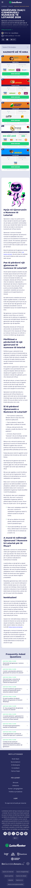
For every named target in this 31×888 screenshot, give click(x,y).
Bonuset (15, 797)
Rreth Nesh (15, 774)
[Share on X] (3, 39)
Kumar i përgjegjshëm (15, 803)
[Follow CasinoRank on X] (13, 850)
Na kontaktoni (15, 777)
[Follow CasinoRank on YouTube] (17, 850)
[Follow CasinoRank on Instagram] (9, 850)
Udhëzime (15, 800)
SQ (14, 855)
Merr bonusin (15, 73)
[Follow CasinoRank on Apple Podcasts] (25, 850)
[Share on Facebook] (7, 39)
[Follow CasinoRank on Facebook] (5, 850)
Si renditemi (15, 783)
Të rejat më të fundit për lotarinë (15, 818)
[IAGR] (6, 871)
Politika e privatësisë (15, 806)
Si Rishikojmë (15, 780)
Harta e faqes (15, 786)
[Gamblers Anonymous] (12, 871)
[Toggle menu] (2, 2)
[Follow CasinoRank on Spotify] (21, 850)
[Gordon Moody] (15, 875)
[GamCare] (21, 871)
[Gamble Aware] (12, 880)
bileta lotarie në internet (15, 627)
